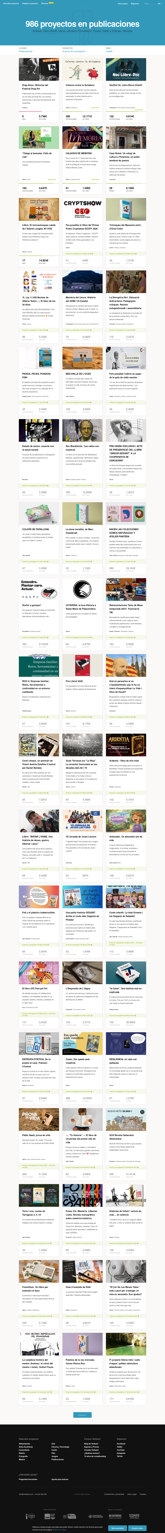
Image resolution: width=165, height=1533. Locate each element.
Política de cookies (59, 1530)
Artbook (37, 31)
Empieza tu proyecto (30, 3)
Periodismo (85, 31)
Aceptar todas (137, 1528)
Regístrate (135, 3)
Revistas (127, 31)
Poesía (97, 31)
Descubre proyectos (11, 3)
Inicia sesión (123, 3)
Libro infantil (50, 31)
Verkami (83, 3)
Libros (61, 31)
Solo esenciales (118, 1528)
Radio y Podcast (111, 31)
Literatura (72, 31)
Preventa (44, 3)
